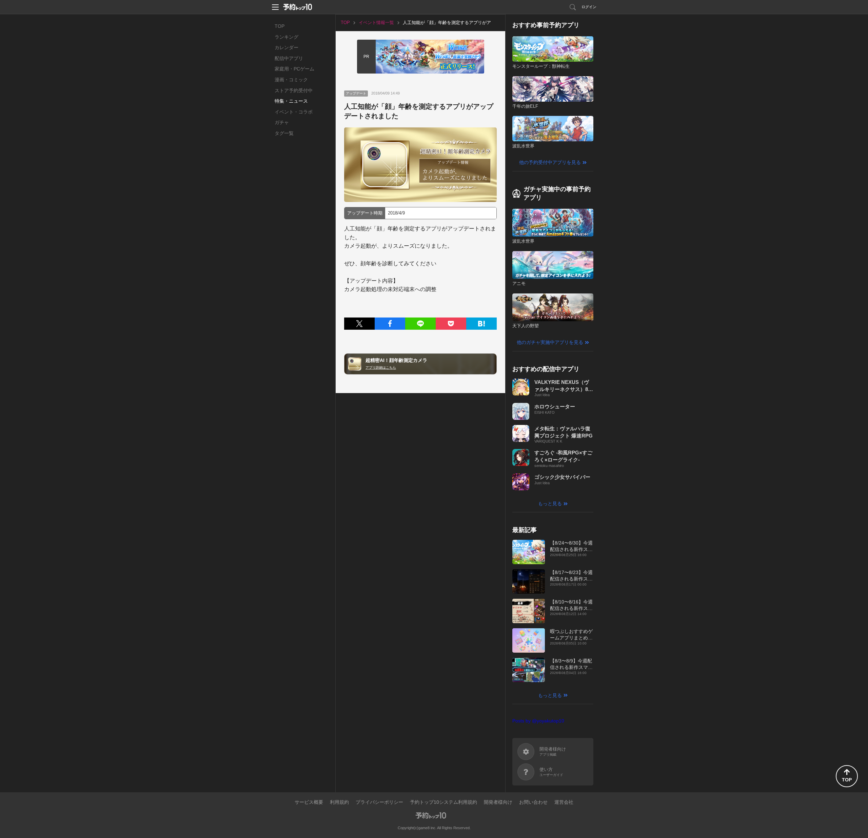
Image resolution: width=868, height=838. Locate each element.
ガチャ (282, 122)
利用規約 (339, 802)
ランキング (286, 37)
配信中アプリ (289, 58)
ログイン (588, 7)
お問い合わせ (533, 802)
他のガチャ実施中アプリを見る (550, 342)
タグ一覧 (284, 133)
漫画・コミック (291, 79)
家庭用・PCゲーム (294, 68)
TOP (279, 26)
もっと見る (550, 503)
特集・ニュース (291, 101)
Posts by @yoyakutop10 (538, 720)
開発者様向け (498, 802)
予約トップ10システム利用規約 (443, 802)
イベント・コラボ (294, 112)
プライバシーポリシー (379, 802)
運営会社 (563, 802)
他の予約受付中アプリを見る (550, 162)
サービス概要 (309, 802)
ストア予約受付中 (294, 90)
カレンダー (286, 47)
